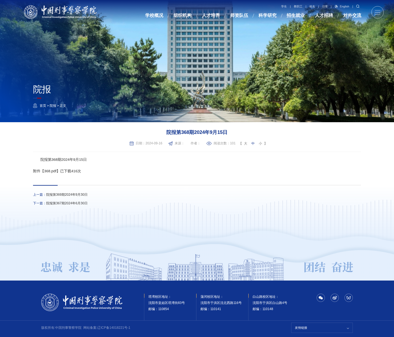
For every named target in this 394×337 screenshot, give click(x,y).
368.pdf (50, 171)
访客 (325, 6)
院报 (53, 105)
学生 (284, 6)
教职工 (298, 6)
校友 (312, 6)
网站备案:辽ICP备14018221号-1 (106, 327)
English (344, 6)
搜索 (357, 6)
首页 (43, 105)
